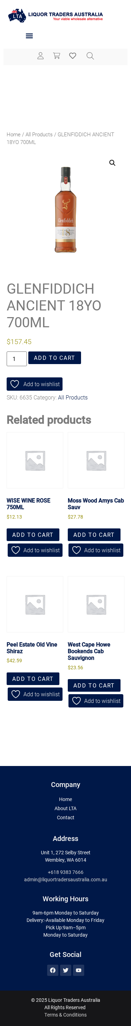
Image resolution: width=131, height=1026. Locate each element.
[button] (29, 36)
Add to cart (54, 357)
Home (14, 134)
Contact (65, 817)
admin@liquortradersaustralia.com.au (65, 879)
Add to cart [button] (33, 534)
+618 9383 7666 (65, 872)
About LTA (65, 808)
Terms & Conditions (65, 1014)
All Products (39, 134)
